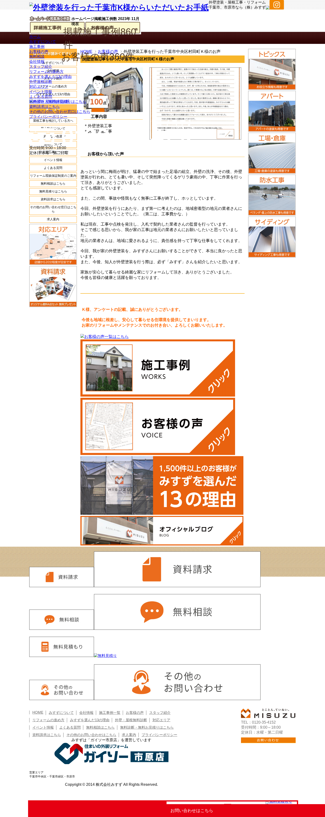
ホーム (35, 37)
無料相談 (36, 57)
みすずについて (42, 42)
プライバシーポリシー (48, 117)
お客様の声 (38, 52)
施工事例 (36, 47)
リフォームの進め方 (46, 72)
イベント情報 (40, 92)
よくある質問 (40, 97)
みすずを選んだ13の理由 (50, 77)
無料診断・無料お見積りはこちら (57, 102)
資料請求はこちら (44, 107)
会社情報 (36, 62)
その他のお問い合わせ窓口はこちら (59, 112)
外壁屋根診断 (40, 82)
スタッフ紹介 (40, 67)
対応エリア (38, 87)
